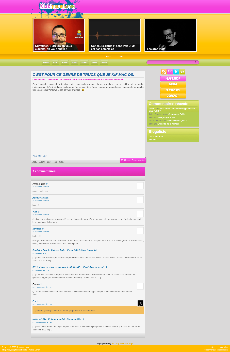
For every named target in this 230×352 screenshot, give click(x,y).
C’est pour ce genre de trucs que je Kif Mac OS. (83, 74)
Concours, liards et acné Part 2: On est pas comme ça (113, 47)
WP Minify (115, 344)
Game (151, 109)
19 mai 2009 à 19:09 (40, 232)
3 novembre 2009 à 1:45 (42, 322)
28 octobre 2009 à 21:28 (42, 287)
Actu (34, 162)
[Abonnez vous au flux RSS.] (164, 74)
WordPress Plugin (127, 344)
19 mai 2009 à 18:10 (40, 187)
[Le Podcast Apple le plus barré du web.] (170, 74)
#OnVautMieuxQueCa (177, 120)
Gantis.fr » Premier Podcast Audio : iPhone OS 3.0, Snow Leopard (63, 250)
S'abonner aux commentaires (216, 350)
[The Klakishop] (173, 81)
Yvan (34, 212)
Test (49, 162)
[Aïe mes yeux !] (182, 74)
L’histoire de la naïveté (168, 124)
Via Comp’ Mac (39, 156)
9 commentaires (138, 160)
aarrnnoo (36, 229)
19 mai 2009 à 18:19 (40, 215)
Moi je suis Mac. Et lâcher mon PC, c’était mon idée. (56, 319)
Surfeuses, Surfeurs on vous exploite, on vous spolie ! (53, 47)
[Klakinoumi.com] (57, 11)
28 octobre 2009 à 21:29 (42, 304)
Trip (55, 162)
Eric (34, 301)
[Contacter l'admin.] (173, 98)
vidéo (61, 162)
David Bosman (156, 136)
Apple (42, 162)
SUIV (121, 56)
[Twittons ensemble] (176, 74)
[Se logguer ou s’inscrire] (173, 86)
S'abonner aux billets (219, 347)
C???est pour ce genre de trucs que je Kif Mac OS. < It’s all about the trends (68, 267)
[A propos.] (173, 92)
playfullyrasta (39, 198)
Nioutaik (153, 140)
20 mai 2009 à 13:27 (40, 253)
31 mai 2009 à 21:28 (40, 270)
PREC (108, 56)
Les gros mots (156, 49)
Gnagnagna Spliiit (176, 114)
